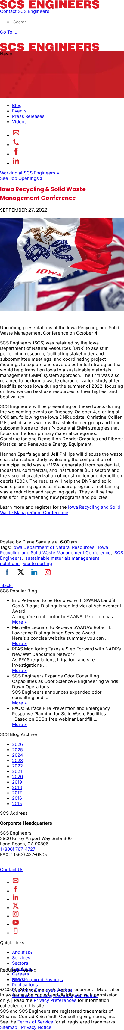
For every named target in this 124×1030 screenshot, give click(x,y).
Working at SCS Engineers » (29, 173)
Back (6, 585)
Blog (17, 105)
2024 (17, 755)
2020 (17, 776)
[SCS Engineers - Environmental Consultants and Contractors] (49, 7)
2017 (17, 793)
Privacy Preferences (55, 1000)
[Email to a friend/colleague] (16, 135)
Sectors (20, 963)
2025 (17, 749)
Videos (19, 121)
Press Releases (28, 116)
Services (21, 957)
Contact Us (11, 869)
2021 (17, 771)
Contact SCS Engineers (24, 11)
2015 (17, 803)
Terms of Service (35, 1022)
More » (19, 622)
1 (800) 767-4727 (17, 849)
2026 (17, 744)
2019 (17, 782)
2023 (17, 760)
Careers (20, 974)
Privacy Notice (36, 1027)
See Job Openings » (21, 178)
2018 (17, 787)
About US (22, 952)
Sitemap (8, 1027)
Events (19, 111)
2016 (17, 798)
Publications (25, 984)
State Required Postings (37, 979)
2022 (17, 766)
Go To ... (8, 32)
